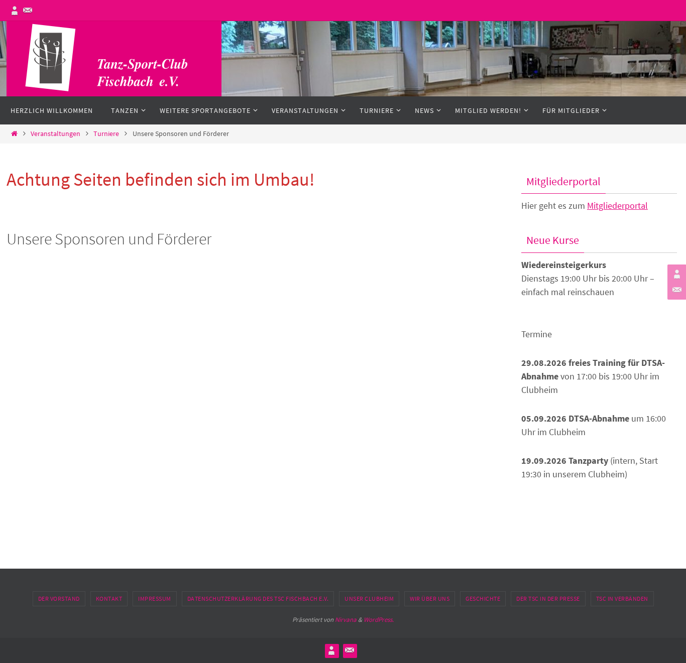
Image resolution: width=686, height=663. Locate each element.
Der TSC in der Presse (548, 598)
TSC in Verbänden (622, 598)
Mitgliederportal (617, 205)
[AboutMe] (15, 11)
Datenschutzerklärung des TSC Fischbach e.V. (258, 598)
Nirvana (346, 619)
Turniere (106, 133)
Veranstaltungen (55, 133)
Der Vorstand (59, 598)
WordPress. (379, 619)
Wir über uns (429, 598)
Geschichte (483, 598)
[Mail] (28, 11)
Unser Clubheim (369, 598)
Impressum (154, 598)
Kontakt (109, 598)
